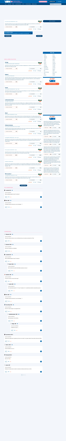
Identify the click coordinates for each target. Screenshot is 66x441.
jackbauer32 (8, 244)
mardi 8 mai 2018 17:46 (11, 286)
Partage (6, 62)
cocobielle (7, 190)
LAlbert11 (10, 264)
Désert (6, 113)
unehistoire (8, 274)
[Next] (25, 375)
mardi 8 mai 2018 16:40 (11, 316)
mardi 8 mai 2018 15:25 (8, 202)
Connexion (59, 1)
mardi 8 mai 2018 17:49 (8, 357)
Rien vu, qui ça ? (8, 173)
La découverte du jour (9, 99)
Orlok (7, 200)
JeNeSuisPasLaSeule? (12, 314)
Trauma (6, 87)
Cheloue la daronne (9, 125)
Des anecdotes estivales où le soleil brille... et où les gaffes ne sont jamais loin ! (18, 33)
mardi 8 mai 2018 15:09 (8, 246)
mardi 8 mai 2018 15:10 (8, 192)
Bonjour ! (7, 74)
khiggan (13, 323)
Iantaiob (10, 284)
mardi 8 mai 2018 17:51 (8, 367)
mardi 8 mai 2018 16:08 (11, 266)
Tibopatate (7, 234)
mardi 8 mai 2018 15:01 (8, 236)
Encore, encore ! (23, 185)
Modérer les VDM (52, 1)
